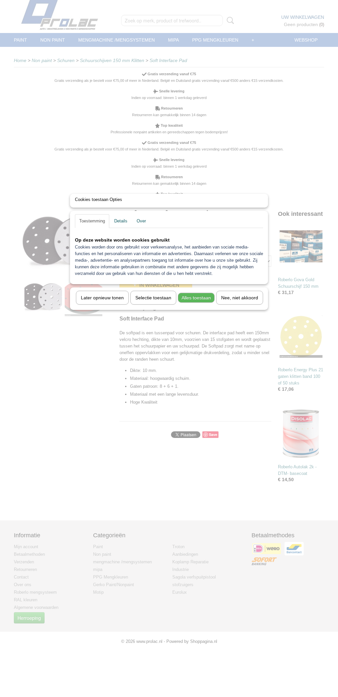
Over (141, 220)
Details (120, 220)
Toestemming (92, 220)
